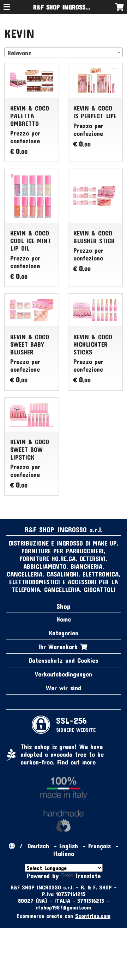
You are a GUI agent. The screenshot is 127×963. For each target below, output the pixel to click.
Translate (87, 876)
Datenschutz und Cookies (63, 660)
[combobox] (63, 52)
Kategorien (63, 633)
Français (99, 846)
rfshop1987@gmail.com (63, 907)
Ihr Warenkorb (59, 646)
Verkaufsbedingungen (63, 674)
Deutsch (38, 846)
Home (63, 619)
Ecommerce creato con (63, 915)
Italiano (63, 853)
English (68, 846)
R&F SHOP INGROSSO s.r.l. (68, 7)
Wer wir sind (63, 688)
